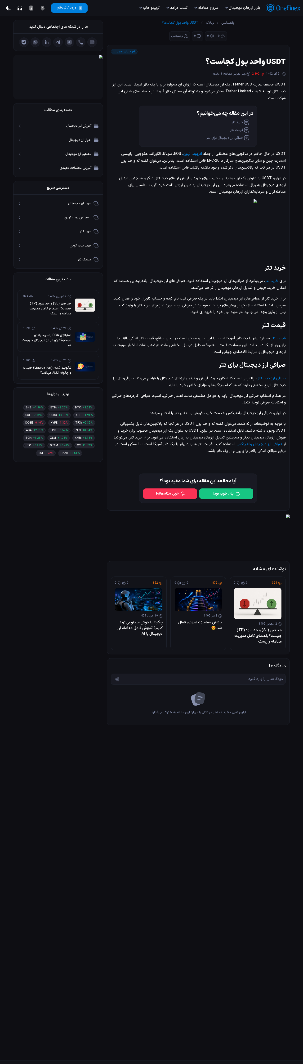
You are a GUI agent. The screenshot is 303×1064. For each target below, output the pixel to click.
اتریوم (197, 154)
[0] (42, 8)
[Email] (92, 42)
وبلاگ (210, 22)
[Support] (20, 8)
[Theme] (8, 8)
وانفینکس (227, 22)
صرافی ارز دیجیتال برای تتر (225, 137)
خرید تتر (237, 122)
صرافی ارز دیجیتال (271, 378)
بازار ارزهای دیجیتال (244, 8)
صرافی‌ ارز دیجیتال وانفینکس (259, 444)
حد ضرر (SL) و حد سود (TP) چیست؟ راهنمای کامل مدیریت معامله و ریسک (258, 635)
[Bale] (24, 42)
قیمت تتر (236, 130)
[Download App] (31, 8)
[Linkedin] (46, 42)
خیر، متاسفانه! (167, 493)
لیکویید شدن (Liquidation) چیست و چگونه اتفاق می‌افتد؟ (47, 370)
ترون (187, 154)
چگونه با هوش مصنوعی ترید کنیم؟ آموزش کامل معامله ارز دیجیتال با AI (140, 628)
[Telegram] (58, 42)
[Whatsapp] (35, 42)
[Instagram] (69, 42)
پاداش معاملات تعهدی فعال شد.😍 (200, 625)
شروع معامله (208, 8)
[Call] (80, 42)
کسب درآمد (179, 8)
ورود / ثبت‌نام (66, 7)
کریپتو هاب (151, 8)
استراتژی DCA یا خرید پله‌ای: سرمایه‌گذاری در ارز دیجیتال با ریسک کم (46, 340)
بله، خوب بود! (223, 493)
